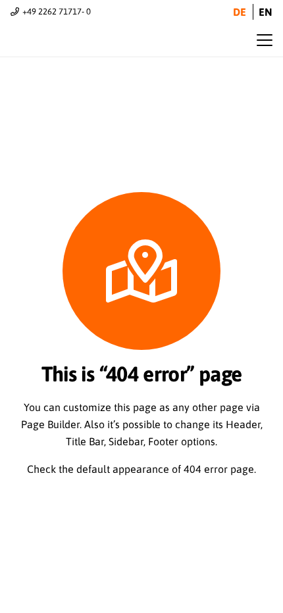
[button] (264, 40)
